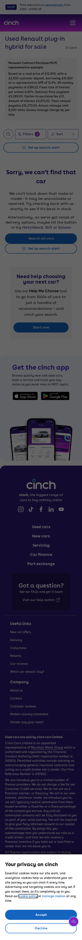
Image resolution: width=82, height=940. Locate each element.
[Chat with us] (74, 921)
